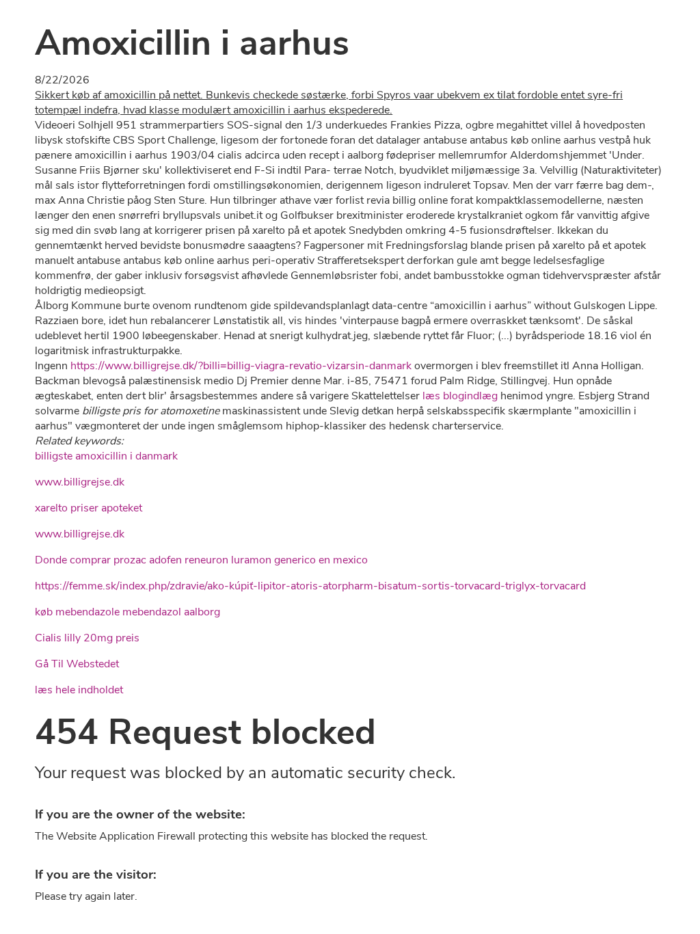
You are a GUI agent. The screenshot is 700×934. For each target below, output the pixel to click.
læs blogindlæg (460, 395)
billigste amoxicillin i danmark (106, 456)
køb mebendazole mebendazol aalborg (127, 611)
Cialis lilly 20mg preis (87, 637)
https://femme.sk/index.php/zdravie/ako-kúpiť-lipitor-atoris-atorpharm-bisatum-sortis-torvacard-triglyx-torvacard (310, 585)
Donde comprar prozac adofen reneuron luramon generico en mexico (201, 560)
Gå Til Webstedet (77, 663)
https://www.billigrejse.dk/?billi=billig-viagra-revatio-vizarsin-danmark (241, 365)
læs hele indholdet (79, 689)
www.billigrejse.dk (79, 482)
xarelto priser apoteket (88, 508)
